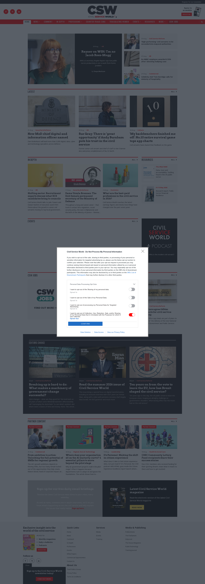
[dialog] (102, 292)
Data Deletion (85, 332)
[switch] (132, 289)
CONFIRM (85, 324)
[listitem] (102, 284)
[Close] (143, 252)
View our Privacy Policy (116, 332)
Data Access (99, 332)
